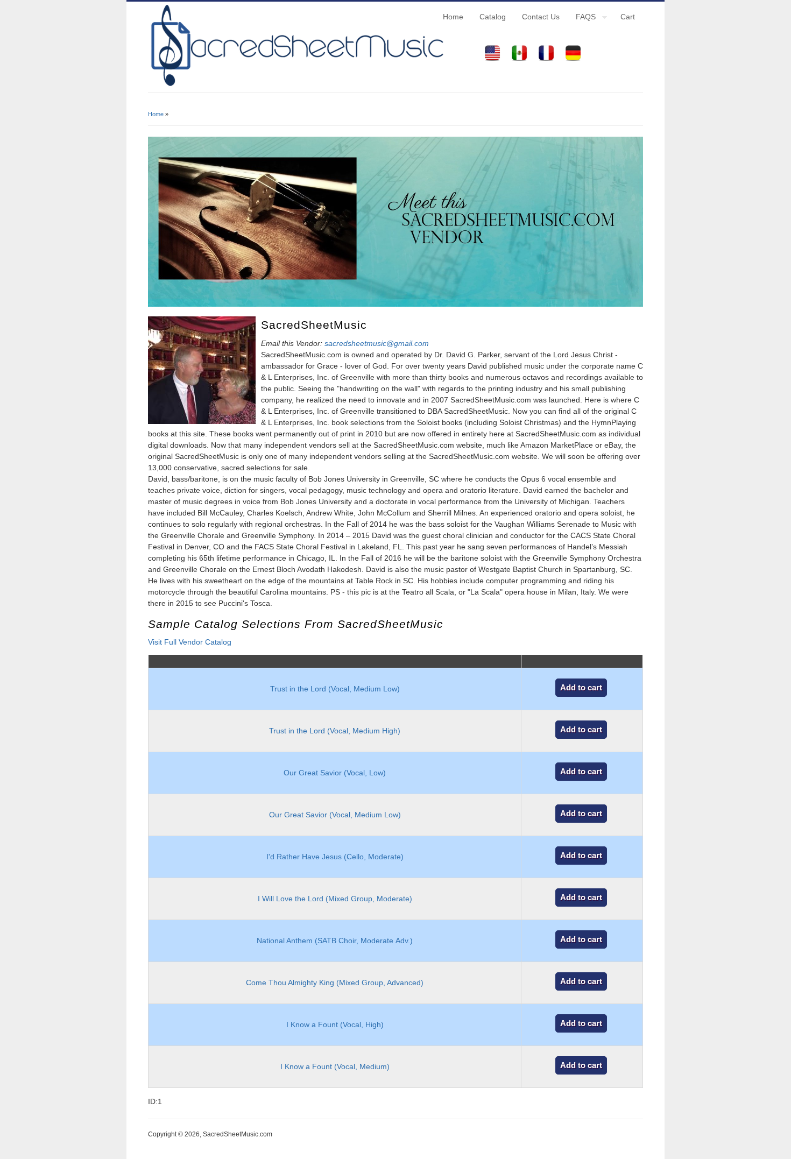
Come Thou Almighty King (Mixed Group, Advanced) (334, 982)
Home (453, 16)
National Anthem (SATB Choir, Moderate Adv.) (335, 940)
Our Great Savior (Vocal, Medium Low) (335, 814)
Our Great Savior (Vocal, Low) (335, 772)
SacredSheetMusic (314, 325)
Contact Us (541, 16)
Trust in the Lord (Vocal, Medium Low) (335, 688)
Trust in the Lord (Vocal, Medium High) (334, 730)
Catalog (492, 16)
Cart (627, 16)
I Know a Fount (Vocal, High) (335, 1024)
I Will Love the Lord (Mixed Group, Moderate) (335, 898)
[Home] (296, 86)
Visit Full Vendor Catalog (189, 642)
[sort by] (335, 661)
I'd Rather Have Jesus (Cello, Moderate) (335, 856)
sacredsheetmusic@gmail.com (376, 343)
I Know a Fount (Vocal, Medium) (335, 1066)
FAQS (582, 18)
